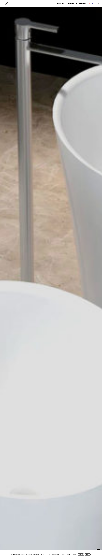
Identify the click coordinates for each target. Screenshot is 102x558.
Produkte (60, 4)
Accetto (81, 554)
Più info (87, 554)
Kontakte (83, 4)
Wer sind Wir (72, 4)
